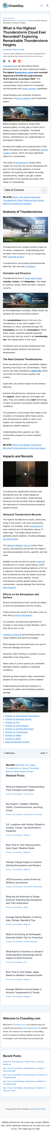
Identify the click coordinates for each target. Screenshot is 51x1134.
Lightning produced (12, 634)
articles (25, 1028)
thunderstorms (36, 526)
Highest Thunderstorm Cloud (20, 20)
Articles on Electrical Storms (18, 719)
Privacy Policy (40, 1109)
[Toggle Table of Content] (43, 190)
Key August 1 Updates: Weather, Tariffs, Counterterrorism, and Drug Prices (24, 807)
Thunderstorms (10, 66)
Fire (25, 962)
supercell (41, 561)
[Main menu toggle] (41, 5)
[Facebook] (4, 61)
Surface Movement (30, 942)
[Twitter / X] (9, 61)
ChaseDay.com (19, 1025)
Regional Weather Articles (17, 742)
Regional (27, 835)
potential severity (16, 257)
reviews (35, 1028)
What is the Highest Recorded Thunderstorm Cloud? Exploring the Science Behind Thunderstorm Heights (23, 200)
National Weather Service (19, 545)
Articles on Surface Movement (19, 729)
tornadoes (30, 266)
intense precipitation (22, 615)
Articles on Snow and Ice (16, 725)
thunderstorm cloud (24, 72)
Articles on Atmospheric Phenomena (22, 716)
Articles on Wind (13, 738)
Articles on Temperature (16, 732)
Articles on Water (13, 735)
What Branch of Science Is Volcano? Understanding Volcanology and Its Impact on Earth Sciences (24, 954)
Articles (8, 794)
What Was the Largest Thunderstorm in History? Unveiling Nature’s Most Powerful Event (22, 768)
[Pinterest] (14, 61)
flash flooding (9, 587)
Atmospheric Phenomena (33, 814)
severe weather (29, 88)
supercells (36, 371)
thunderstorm (22, 162)
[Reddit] (19, 61)
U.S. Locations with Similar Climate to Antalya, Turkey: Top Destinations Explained (25, 827)
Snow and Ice (28, 794)
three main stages (33, 278)
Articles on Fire (12, 722)
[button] (47, 5)
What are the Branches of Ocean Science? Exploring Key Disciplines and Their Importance (24, 899)
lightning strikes (10, 539)
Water (26, 907)
